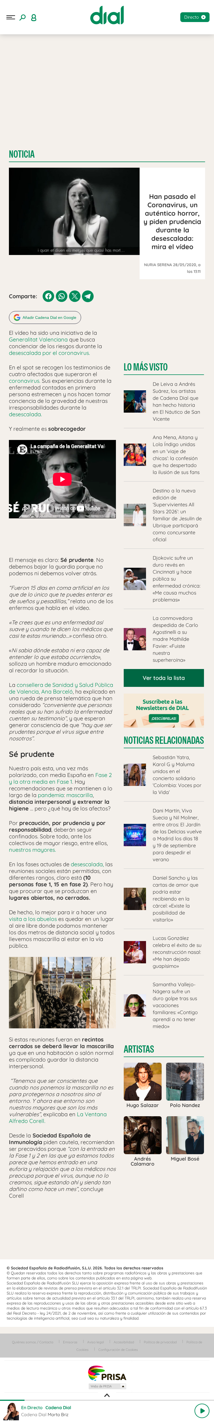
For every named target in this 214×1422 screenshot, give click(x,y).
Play (202, 1410)
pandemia (51, 794)
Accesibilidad (124, 1342)
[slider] (107, 1400)
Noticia (22, 154)
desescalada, (87, 864)
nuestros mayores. (32, 849)
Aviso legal (95, 1342)
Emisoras (70, 1342)
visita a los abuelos (33, 918)
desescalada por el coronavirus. (49, 352)
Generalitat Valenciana (38, 339)
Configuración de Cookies (118, 1350)
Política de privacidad (160, 1342)
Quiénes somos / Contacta (32, 1342)
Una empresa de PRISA (107, 1373)
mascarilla (79, 794)
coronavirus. (24, 380)
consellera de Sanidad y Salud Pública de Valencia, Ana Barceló (61, 688)
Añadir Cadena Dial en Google (49, 317)
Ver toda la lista (164, 677)
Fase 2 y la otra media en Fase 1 (60, 778)
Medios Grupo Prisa (107, 1386)
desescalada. (26, 414)
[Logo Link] (107, 15)
